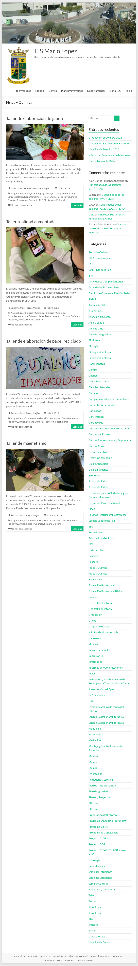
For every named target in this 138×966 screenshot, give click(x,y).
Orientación (95, 773)
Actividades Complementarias (106, 281)
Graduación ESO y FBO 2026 (105, 137)
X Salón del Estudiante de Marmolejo (110, 155)
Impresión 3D (96, 655)
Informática (95, 661)
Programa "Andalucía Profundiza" (108, 820)
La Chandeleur (97, 695)
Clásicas (93, 393)
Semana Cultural (56, 200)
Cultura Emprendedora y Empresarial (110, 440)
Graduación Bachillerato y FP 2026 (109, 143)
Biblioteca (94, 340)
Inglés (92, 673)
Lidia (91, 214)
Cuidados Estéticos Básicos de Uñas (109, 428)
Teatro (92, 901)
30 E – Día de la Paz (100, 269)
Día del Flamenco (98, 469)
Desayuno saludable (100, 457)
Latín (91, 700)
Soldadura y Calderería (102, 889)
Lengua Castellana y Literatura (106, 716)
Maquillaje (95, 728)
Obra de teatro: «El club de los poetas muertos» (107, 228)
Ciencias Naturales (99, 387)
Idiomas (93, 644)
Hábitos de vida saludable (103, 632)
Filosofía (93, 555)
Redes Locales (97, 865)
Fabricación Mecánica (101, 538)
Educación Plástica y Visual (104, 502)
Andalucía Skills (98, 304)
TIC (91, 918)
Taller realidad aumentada (31, 221)
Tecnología (50, 421)
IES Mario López (55, 51)
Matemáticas (96, 734)
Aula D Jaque (96, 322)
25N (91, 263)
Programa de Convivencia (103, 832)
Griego (92, 620)
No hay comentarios (21, 205)
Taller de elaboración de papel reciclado (43, 341)
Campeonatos (97, 363)
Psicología (94, 860)
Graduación (95, 614)
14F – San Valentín (99, 252)
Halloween (95, 638)
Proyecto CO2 (97, 844)
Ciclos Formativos (99, 381)
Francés (93, 597)
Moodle (39, 90)
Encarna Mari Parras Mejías (25, 307)
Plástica (93, 803)
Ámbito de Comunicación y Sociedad (110, 293)
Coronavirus (96, 422)
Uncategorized (97, 936)
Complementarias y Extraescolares (26, 316)
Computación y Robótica (103, 404)
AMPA (92, 299)
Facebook (49, 960)
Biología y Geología (44, 193)
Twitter (59, 960)
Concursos (95, 410)
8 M (91, 275)
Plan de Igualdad (98, 791)
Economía (94, 475)
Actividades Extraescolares (104, 287)
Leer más (77, 205)
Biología (28, 193)
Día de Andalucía (98, 463)
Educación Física (98, 481)
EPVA (92, 508)
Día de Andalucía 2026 (102, 161)
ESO (91, 526)
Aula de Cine (96, 328)
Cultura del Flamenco (101, 434)
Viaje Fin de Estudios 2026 (104, 149)
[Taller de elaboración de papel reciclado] (44, 348)
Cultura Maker (97, 446)
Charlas (93, 375)
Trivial (92, 930)
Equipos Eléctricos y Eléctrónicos (107, 514)
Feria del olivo (97, 550)
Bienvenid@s (23, 90)
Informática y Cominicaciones (106, 667)
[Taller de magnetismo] (44, 450)
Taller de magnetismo (26, 443)
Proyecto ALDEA (37, 200)
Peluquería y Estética (101, 779)
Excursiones (95, 532)
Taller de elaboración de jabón (34, 118)
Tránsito (93, 924)
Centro (53, 90)
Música (93, 761)
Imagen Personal (98, 649)
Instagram (69, 960)
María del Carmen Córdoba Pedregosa (31, 188)
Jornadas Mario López (101, 689)
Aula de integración (100, 334)
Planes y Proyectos (72, 90)
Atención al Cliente (100, 316)
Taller (92, 895)
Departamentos (96, 90)
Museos (93, 756)
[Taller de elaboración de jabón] (44, 125)
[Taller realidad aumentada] (44, 228)
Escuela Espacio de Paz (102, 520)
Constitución (96, 416)
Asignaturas (17, 193)
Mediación (95, 740)
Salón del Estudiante (100, 871)
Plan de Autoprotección (102, 785)
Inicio (129, 90)
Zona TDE (115, 90)
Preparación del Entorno (103, 814)
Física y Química (50, 196)
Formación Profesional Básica (106, 591)
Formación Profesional (102, 585)
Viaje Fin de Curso (99, 942)
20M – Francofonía (100, 257)
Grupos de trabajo (99, 626)
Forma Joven (96, 579)
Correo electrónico (84, 960)
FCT (91, 544)
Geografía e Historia (100, 602)
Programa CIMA (98, 826)
